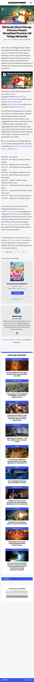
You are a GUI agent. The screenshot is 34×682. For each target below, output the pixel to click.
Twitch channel (14, 224)
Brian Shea (9, 39)
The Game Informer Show (16, 240)
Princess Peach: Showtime (17, 284)
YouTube (14, 149)
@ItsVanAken (20, 107)
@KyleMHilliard (12, 102)
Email (17, 333)
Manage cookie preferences (17, 596)
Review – (17, 523)
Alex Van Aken (17, 340)
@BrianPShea (19, 97)
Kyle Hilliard (6, 340)
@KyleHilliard (13, 104)
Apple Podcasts (16, 146)
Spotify (24, 146)
